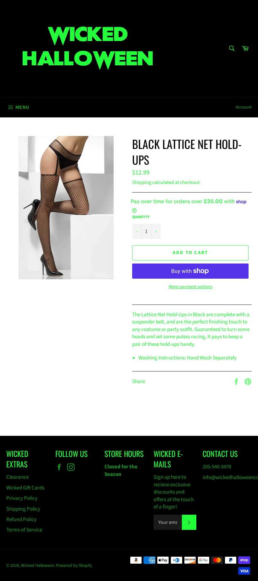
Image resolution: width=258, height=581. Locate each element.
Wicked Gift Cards (25, 488)
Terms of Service (24, 530)
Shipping (141, 182)
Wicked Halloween (37, 565)
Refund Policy (21, 519)
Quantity (140, 217)
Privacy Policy (21, 498)
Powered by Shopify (74, 565)
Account (244, 107)
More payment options (190, 287)
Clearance (17, 477)
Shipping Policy (23, 509)
